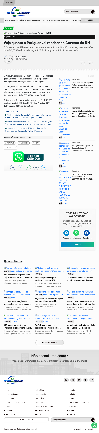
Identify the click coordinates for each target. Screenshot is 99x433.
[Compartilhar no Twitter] (20, 167)
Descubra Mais (48, 342)
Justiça (40, 398)
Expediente (10, 415)
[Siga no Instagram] (72, 380)
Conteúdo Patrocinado (15, 402)
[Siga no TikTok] (91, 380)
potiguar (10, 143)
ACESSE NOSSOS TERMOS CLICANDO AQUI (44, 430)
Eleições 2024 (43, 410)
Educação (41, 394)
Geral (8, 406)
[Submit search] (93, 12)
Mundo (72, 390)
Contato (72, 415)
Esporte (40, 402)
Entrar (10, 2)
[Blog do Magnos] (26, 11)
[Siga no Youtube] (85, 380)
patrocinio (11, 148)
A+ (90, 64)
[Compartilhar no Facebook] (12, 167)
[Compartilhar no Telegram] (36, 167)
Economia (9, 398)
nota (37, 143)
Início (8, 390)
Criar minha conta (48, 368)
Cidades (9, 410)
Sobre (71, 410)
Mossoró (73, 406)
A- (82, 64)
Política (40, 390)
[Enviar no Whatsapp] (28, 167)
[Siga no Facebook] (66, 380)
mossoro (24, 143)
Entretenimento (12, 394)
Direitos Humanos (45, 406)
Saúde (71, 398)
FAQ (39, 415)
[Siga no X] (79, 380)
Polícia (72, 394)
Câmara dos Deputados (79, 402)
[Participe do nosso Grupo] (28, 157)
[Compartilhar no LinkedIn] (43, 167)
